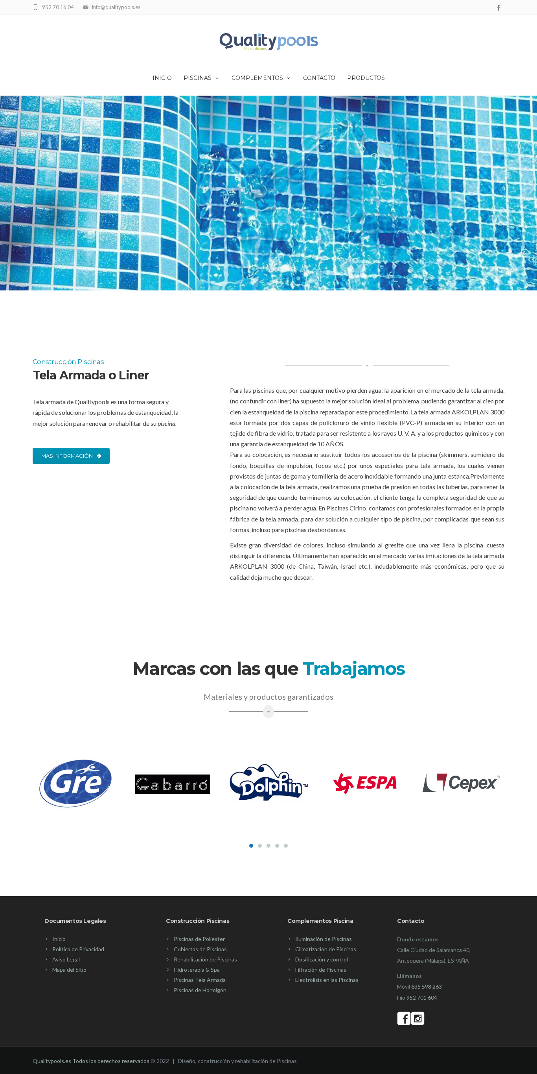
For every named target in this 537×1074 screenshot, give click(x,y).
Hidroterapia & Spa (197, 969)
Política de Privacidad (78, 949)
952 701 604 (421, 997)
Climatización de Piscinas (325, 949)
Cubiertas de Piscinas (200, 949)
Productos (366, 77)
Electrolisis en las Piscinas (327, 979)
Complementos (257, 77)
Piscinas (197, 77)
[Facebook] (498, 8)
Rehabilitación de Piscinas (205, 959)
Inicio (162, 77)
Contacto (319, 77)
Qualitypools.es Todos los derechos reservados (91, 1060)
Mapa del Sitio (69, 969)
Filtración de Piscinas (320, 969)
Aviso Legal (66, 959)
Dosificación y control (321, 959)
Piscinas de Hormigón (200, 990)
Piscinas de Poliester (199, 938)
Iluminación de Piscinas (323, 938)
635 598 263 (426, 986)
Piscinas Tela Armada (200, 979)
